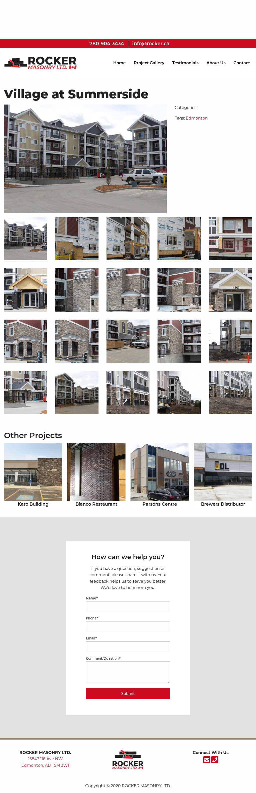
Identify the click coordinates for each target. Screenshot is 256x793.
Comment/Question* (103, 658)
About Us (216, 63)
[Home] (39, 62)
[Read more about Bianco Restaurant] (96, 472)
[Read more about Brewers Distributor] (223, 472)
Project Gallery (149, 63)
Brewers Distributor (223, 504)
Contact (242, 63)
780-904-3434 (107, 44)
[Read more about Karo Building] (33, 472)
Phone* (92, 618)
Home (119, 63)
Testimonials (185, 63)
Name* (92, 598)
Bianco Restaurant (96, 504)
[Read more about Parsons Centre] (159, 472)
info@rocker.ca (151, 44)
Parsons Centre (159, 504)
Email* (91, 638)
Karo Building (33, 504)
